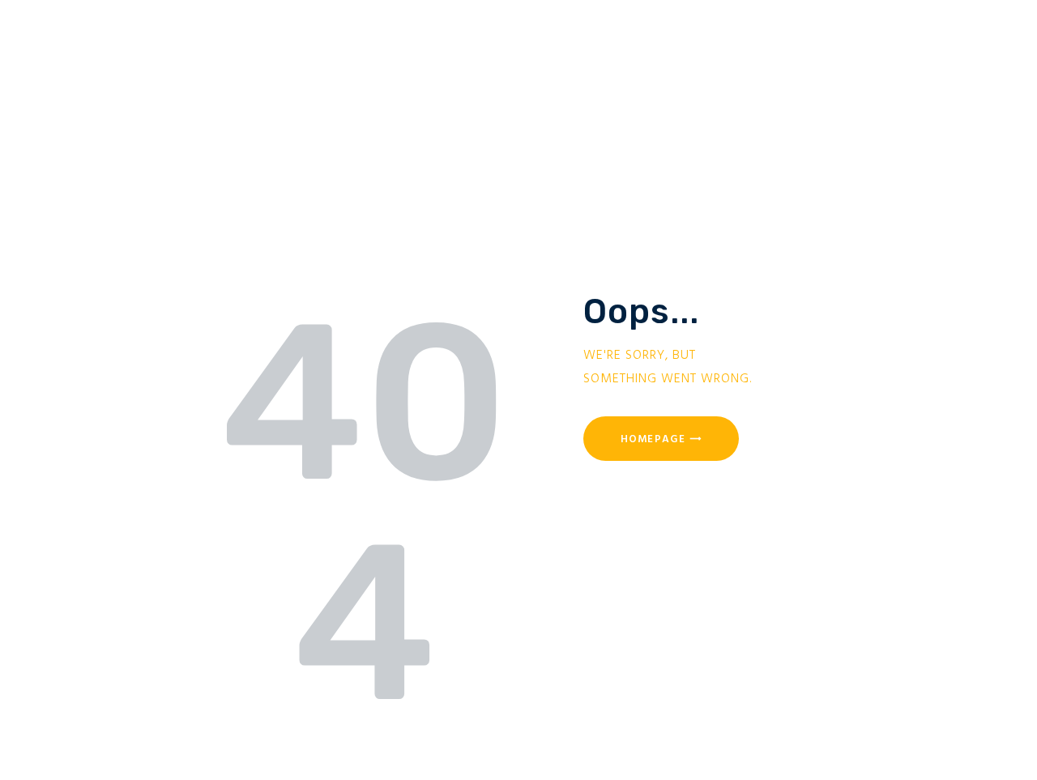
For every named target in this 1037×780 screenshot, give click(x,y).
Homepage (653, 439)
